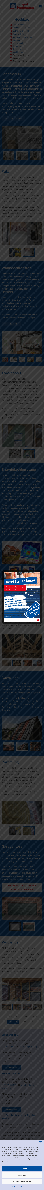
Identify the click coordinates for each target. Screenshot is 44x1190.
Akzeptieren (22, 1169)
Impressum (28, 1187)
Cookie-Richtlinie (17, 1187)
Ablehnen (22, 1175)
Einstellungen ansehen (22, 1181)
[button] (40, 1143)
